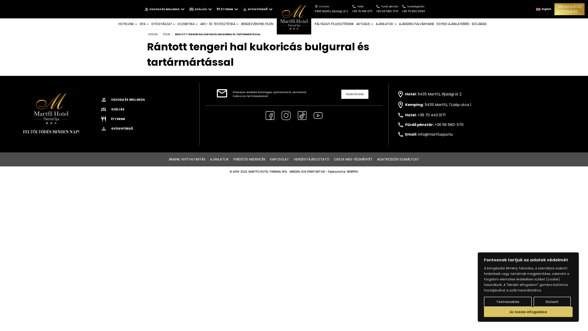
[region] (528, 287)
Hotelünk (126, 24)
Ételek (166, 34)
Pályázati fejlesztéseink (334, 24)
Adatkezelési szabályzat (398, 159)
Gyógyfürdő (257, 9)
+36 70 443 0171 (432, 115)
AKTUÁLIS (363, 24)
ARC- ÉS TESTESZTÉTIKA (217, 24)
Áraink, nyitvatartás (187, 159)
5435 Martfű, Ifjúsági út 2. (440, 94)
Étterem (227, 9)
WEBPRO (352, 172)
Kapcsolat (279, 159)
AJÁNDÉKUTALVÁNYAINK (416, 24)
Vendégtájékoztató (311, 159)
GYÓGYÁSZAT (161, 24)
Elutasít (552, 302)
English (546, 9)
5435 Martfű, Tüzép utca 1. (448, 104)
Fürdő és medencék (249, 159)
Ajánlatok (219, 159)
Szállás (200, 9)
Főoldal (153, 34)
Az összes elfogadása (528, 312)
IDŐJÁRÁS (479, 24)
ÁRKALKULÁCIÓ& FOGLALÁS (569, 9)
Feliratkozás (355, 94)
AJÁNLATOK (384, 24)
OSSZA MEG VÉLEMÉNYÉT (353, 159)
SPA (142, 24)
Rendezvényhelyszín (257, 24)
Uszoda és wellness (164, 9)
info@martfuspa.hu (435, 134)
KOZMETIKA (186, 24)
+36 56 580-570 (449, 124)
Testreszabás (507, 302)
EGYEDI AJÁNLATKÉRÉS (453, 24)
